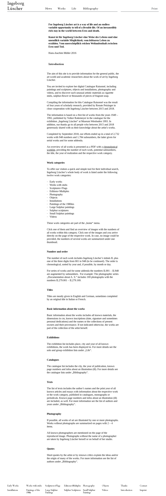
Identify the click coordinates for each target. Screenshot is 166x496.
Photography (89, 486)
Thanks (124, 486)
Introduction (126, 490)
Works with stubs (34, 486)
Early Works (13, 486)
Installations (12, 490)
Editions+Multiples (72, 486)
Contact (143, 486)
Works (61, 8)
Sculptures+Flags (52, 486)
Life (73, 8)
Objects (105, 486)
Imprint (143, 490)
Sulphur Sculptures (72, 490)
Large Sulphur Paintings (51, 491)
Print (154, 8)
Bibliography (90, 8)
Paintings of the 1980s (33, 491)
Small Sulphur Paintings (89, 491)
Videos (105, 490)
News (48, 8)
